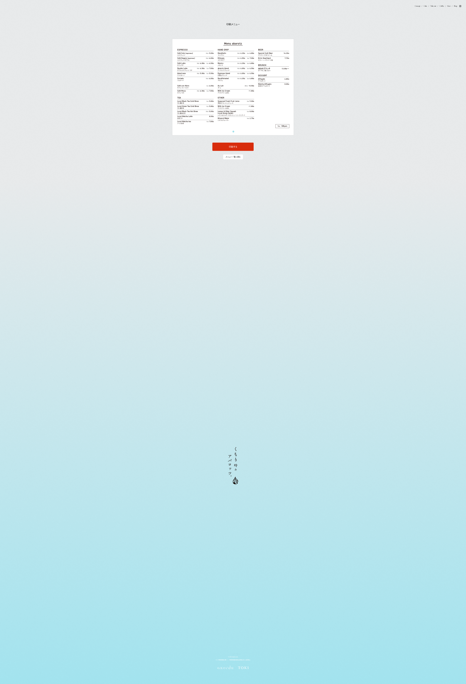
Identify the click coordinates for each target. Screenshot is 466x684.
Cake (425, 6)
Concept (417, 6)
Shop (455, 6)
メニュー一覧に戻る (233, 157)
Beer (448, 6)
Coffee (442, 6)
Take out (433, 6)
